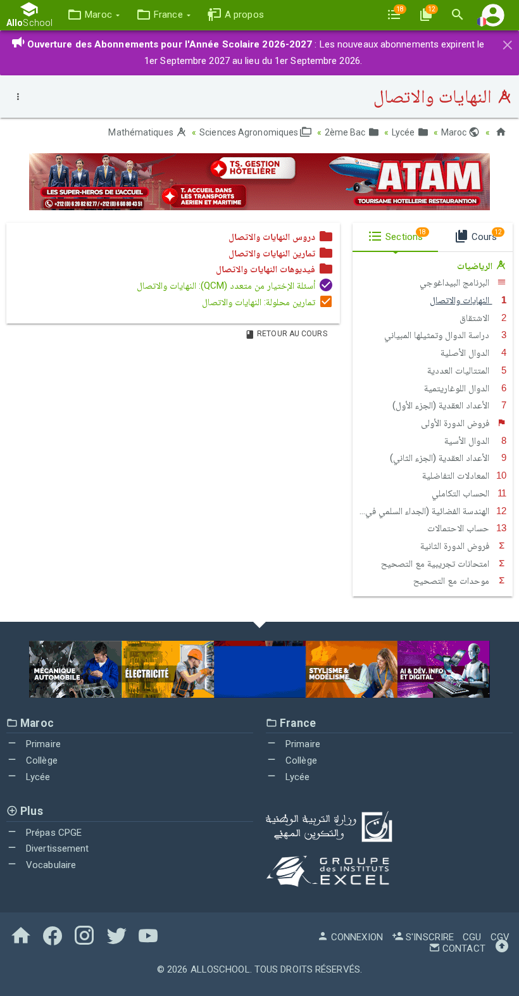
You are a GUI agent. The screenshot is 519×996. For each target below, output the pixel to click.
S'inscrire (428, 937)
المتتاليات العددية (459, 370)
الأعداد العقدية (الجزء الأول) (442, 405)
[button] (93, 15)
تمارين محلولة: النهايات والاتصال (260, 302)
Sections (404, 236)
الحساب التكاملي (462, 493)
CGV (500, 937)
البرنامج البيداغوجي (456, 282)
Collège (40, 760)
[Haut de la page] (502, 948)
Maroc (455, 132)
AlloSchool (220, 969)
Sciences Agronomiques (249, 132)
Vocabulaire (49, 865)
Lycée (404, 132)
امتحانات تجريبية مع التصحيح (436, 563)
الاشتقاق (476, 318)
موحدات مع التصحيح (452, 580)
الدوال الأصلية (466, 352)
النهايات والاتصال (461, 300)
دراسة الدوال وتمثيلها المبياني (438, 335)
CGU (472, 937)
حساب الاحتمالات (459, 528)
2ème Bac (346, 132)
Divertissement (56, 848)
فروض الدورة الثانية (456, 546)
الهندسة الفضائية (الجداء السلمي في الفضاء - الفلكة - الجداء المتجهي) (422, 511)
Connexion (355, 937)
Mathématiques (141, 132)
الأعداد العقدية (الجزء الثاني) (441, 457)
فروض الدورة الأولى (456, 423)
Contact (462, 948)
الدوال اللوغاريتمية (458, 388)
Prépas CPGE (52, 832)
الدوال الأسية (468, 440)
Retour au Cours (291, 333)
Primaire (42, 744)
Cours (485, 236)
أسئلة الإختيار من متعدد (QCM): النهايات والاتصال (227, 285)
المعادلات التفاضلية (457, 475)
